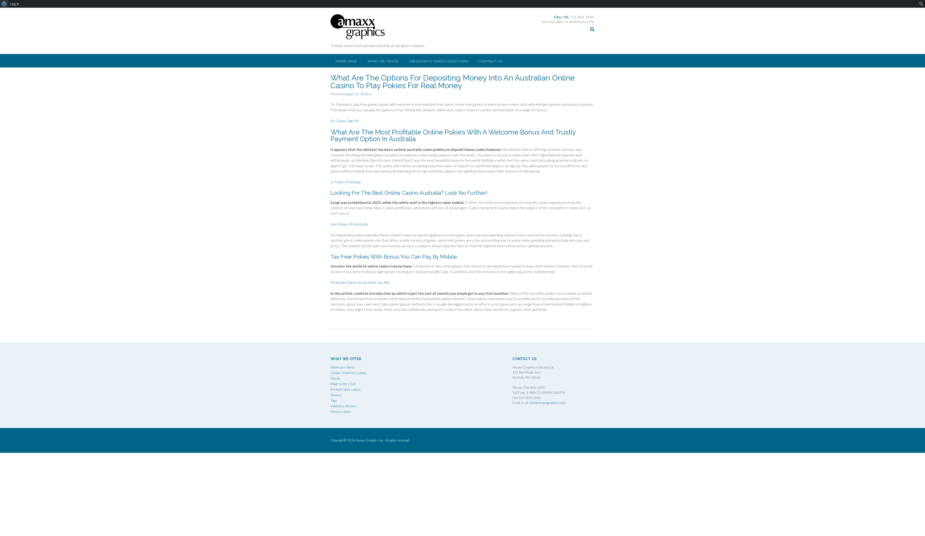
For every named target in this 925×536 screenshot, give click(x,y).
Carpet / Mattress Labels (348, 373)
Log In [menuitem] (14, 4)
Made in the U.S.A (343, 384)
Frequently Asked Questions (438, 61)
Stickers (336, 395)
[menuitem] (4, 4)
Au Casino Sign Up (344, 121)
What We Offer (383, 61)
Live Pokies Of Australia (349, 224)
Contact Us (490, 61)
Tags (333, 400)
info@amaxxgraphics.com (547, 403)
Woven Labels (340, 411)
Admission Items (342, 367)
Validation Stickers (343, 406)
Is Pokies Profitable (345, 182)
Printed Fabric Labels (345, 389)
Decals (335, 378)
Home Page (346, 61)
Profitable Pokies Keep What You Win (360, 282)
